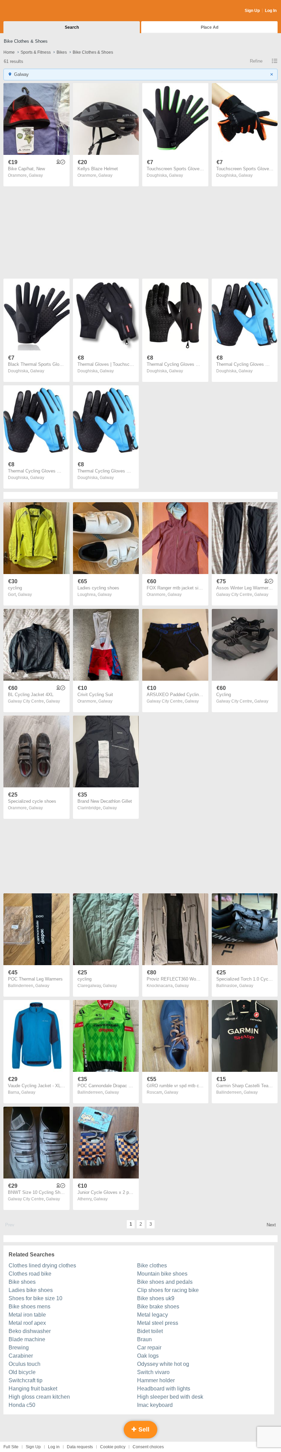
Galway (36, 175)
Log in (54, 1446)
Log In (271, 10)
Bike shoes (22, 1282)
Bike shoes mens (29, 1306)
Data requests (80, 1446)
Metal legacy (152, 1315)
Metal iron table (27, 1315)
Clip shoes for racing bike (168, 1290)
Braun (144, 1339)
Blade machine (27, 1339)
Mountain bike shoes (162, 1274)
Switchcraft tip (25, 1380)
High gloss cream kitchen (39, 1397)
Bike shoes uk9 (155, 1298)
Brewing (19, 1347)
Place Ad (209, 27)
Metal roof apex (27, 1323)
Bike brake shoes (158, 1306)
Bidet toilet (150, 1331)
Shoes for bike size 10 (35, 1298)
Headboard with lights (163, 1388)
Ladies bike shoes (31, 1290)
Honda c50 (22, 1405)
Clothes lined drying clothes (42, 1265)
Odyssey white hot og (163, 1364)
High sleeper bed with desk (170, 1397)
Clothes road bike (30, 1274)
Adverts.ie (30, 11)
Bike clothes (152, 1265)
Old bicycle (22, 1372)
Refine (256, 61)
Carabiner (21, 1356)
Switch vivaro (153, 1372)
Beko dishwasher (30, 1331)
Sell (143, 1429)
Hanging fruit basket (33, 1388)
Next (271, 1224)
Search (72, 27)
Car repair (149, 1347)
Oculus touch (24, 1364)
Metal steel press (157, 1323)
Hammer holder (156, 1380)
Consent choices (148, 1446)
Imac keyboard (155, 1405)
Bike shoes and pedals (165, 1282)
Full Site (11, 1446)
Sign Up (252, 10)
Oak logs (148, 1356)
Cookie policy (112, 1446)
